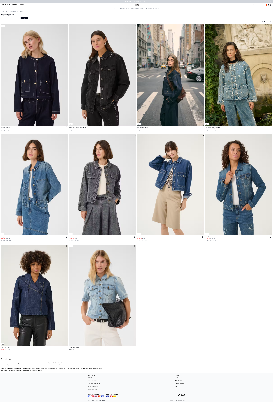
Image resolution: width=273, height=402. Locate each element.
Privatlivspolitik (91, 400)
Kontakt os (90, 377)
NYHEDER (3, 4)
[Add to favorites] (67, 26)
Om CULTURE (178, 377)
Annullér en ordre (92, 389)
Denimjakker (21, 11)
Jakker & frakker (13, 11)
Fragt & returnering (92, 380)
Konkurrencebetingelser (94, 383)
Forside (2, 11)
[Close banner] (271, 1)
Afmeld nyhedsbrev (93, 386)
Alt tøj (7, 11)
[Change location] (266, 5)
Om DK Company (179, 383)
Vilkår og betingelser (100, 400)
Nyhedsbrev (178, 380)
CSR (176, 386)
